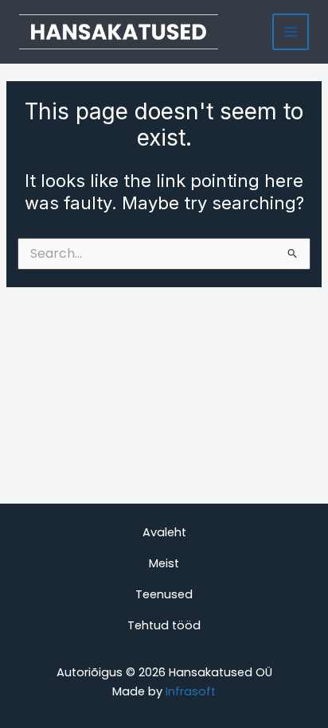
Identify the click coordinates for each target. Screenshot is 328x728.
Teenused (164, 594)
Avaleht (164, 532)
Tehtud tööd (164, 625)
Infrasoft (191, 691)
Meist (164, 563)
